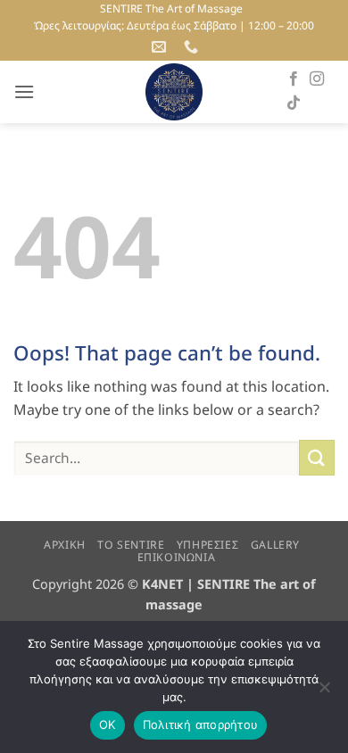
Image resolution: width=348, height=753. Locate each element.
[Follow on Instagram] (317, 79)
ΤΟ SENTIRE (130, 544)
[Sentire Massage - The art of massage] (174, 92)
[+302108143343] (193, 47)
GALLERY (275, 544)
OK (107, 724)
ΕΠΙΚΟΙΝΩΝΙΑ (176, 557)
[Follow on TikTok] (293, 103)
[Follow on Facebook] (293, 79)
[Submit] (317, 457)
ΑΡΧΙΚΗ (65, 544)
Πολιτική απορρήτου (201, 724)
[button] (24, 91)
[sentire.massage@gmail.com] (161, 47)
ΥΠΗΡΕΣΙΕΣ (208, 544)
